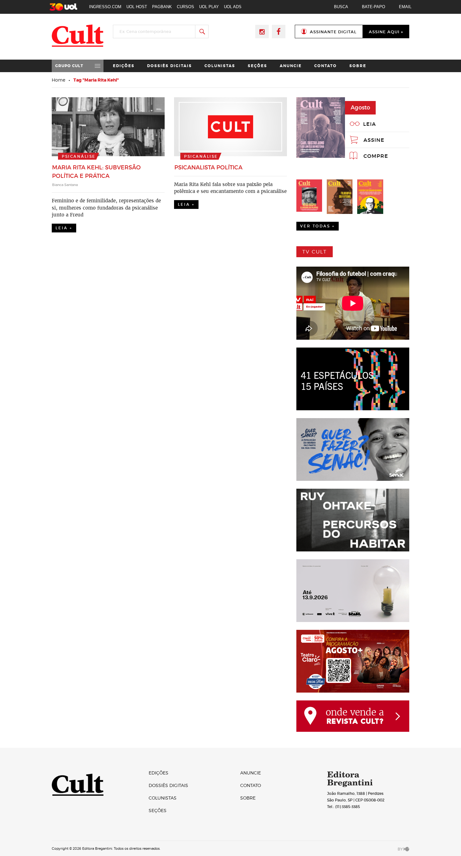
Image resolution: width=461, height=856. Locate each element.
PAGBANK (162, 6)
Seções (257, 65)
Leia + (64, 228)
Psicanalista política (208, 167)
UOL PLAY (209, 6)
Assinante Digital (333, 32)
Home (58, 79)
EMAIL (405, 6)
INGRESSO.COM (105, 6)
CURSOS (185, 6)
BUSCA (341, 6)
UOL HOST (136, 6)
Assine (373, 140)
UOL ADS (232, 6)
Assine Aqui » (386, 32)
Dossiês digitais (169, 65)
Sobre (357, 65)
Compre (375, 156)
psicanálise (79, 156)
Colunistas (219, 65)
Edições (124, 65)
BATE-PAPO (373, 6)
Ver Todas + (317, 226)
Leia (369, 124)
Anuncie (291, 65)
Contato (325, 65)
